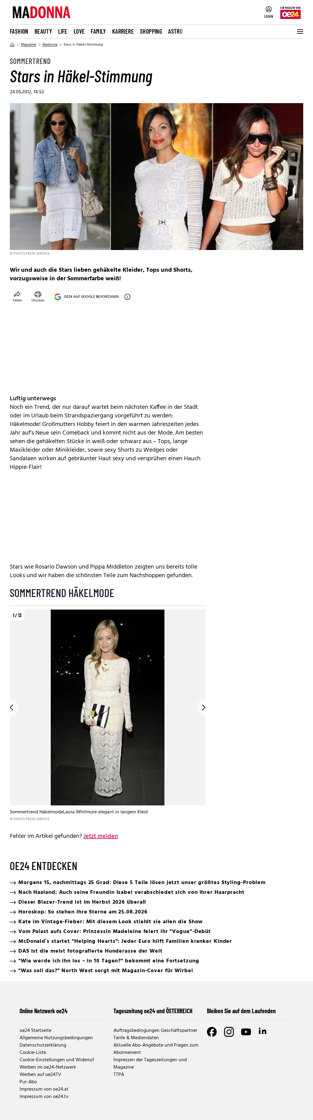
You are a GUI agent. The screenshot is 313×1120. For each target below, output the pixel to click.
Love (79, 31)
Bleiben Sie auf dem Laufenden (241, 1010)
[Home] (12, 44)
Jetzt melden (100, 836)
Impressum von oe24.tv (44, 1097)
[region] (107, 716)
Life (63, 31)
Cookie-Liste (33, 1053)
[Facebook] (212, 1032)
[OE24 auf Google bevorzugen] (127, 297)
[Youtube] (246, 1032)
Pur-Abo (28, 1082)
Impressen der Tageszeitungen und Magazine (150, 1063)
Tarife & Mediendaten (136, 1038)
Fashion (19, 31)
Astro (175, 31)
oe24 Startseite (35, 1031)
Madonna (49, 44)
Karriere (123, 31)
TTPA (118, 1075)
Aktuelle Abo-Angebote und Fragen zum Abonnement (155, 1049)
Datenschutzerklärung (43, 1045)
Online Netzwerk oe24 (44, 1010)
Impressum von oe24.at (44, 1089)
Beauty (43, 31)
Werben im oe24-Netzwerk (48, 1067)
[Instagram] (229, 1032)
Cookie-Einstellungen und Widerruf (57, 1060)
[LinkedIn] (263, 1032)
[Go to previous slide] (9, 707)
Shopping (151, 31)
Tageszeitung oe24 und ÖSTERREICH (153, 1010)
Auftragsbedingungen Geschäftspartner (155, 1031)
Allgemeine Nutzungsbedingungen (56, 1038)
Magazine (28, 44)
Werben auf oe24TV (40, 1075)
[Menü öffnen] (299, 31)
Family (98, 31)
